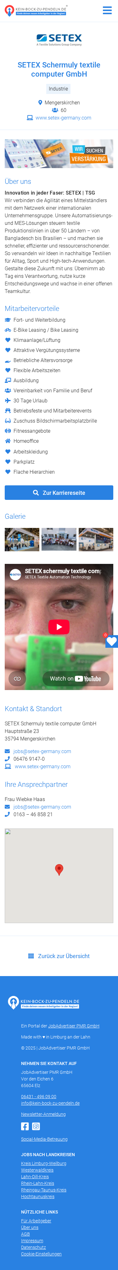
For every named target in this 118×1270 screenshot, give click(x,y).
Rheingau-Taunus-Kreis (43, 1189)
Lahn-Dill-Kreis (35, 1176)
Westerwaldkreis (37, 1170)
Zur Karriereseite (63, 492)
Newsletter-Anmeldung (43, 1114)
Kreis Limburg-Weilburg (43, 1163)
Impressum (32, 1240)
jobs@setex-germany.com (41, 751)
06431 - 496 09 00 (38, 1096)
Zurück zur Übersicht (63, 956)
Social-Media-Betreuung (44, 1139)
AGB (25, 1234)
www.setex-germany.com (62, 118)
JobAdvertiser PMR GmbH (73, 1025)
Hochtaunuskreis (37, 1196)
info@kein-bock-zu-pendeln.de (50, 1103)
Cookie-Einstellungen (41, 1253)
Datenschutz (33, 1247)
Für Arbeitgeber (36, 1220)
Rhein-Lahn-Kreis (37, 1183)
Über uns (29, 1227)
